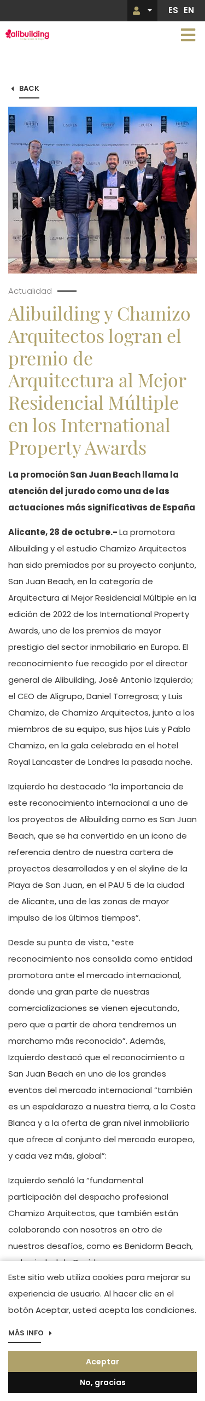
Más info (26, 1333)
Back (29, 89)
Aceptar (102, 1361)
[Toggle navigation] (188, 35)
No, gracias (103, 1382)
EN (189, 10)
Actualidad (30, 291)
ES (173, 10)
